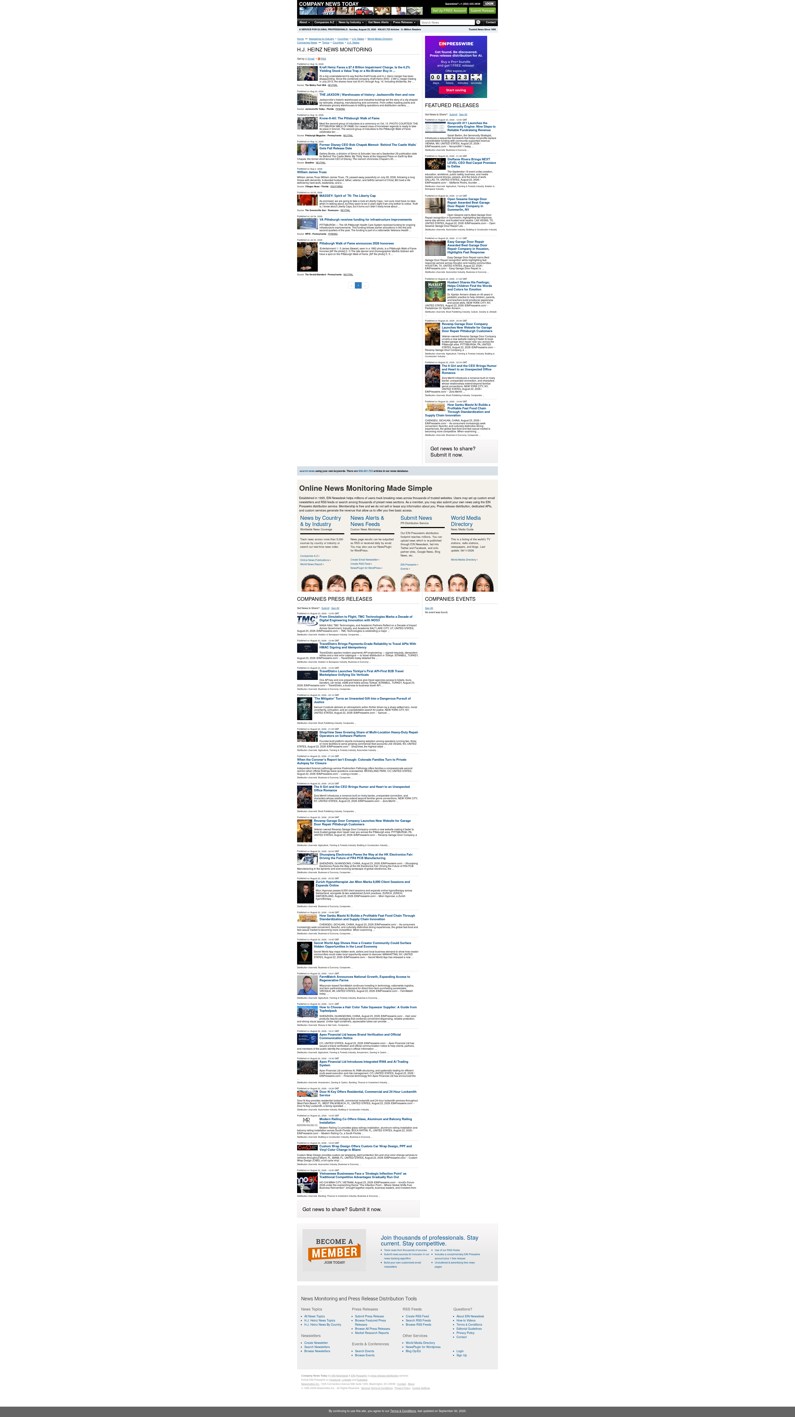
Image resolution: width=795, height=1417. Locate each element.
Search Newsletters (317, 1347)
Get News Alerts (378, 22)
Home (300, 38)
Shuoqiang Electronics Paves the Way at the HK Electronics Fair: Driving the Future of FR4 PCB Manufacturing (366, 856)
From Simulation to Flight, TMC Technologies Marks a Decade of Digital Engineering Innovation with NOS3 (365, 618)
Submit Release (482, 10)
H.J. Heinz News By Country (322, 1324)
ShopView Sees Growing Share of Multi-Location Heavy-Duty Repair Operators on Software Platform (368, 734)
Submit (453, 114)
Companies (476, 395)
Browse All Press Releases (372, 1328)
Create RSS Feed (360, 563)
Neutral (333, 85)
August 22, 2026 (446, 156)
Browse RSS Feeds (418, 1324)
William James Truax (312, 172)
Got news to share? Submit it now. (453, 451)
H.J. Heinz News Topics (319, 1320)
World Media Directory (380, 38)
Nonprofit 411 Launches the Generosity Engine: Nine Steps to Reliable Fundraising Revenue (471, 126)
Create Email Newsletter (364, 559)
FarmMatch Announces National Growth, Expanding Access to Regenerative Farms (364, 978)
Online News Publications (314, 560)
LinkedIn (347, 1379)
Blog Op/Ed (413, 1351)
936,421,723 (384, 29)
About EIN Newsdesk (470, 1316)
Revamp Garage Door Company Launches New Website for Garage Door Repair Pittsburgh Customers (467, 327)
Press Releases (403, 22)
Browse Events (365, 1355)
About (303, 22)
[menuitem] (324, 1320)
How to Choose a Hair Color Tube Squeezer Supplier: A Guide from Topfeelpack (368, 1009)
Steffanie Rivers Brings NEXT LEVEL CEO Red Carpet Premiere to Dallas (471, 162)
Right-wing (336, 186)
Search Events (364, 1351)
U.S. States (358, 38)
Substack (362, 1379)
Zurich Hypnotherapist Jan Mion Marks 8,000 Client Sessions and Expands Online (363, 883)
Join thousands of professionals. (423, 1237)
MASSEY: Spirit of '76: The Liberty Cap (347, 195)
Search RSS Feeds (418, 1320)
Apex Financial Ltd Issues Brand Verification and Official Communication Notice (360, 1036)
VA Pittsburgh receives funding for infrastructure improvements (365, 219)
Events (404, 568)
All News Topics (314, 1316)
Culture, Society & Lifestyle (484, 311)
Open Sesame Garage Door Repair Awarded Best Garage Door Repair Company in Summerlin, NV (468, 204)
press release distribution (384, 1375)
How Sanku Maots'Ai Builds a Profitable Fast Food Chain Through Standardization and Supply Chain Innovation (457, 409)
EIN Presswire (409, 564)
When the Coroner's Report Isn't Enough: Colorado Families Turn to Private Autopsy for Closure (351, 761)
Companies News (307, 42)
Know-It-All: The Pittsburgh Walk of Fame (349, 118)
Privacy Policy (466, 1333)
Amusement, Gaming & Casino (371, 1052)
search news (307, 471)
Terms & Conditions (469, 1324)
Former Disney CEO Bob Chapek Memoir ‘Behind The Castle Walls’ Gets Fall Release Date (368, 146)
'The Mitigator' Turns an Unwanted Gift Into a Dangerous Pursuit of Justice (362, 700)
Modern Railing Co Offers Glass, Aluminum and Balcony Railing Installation (365, 1121)
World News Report (311, 564)
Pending (340, 109)
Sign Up (462, 1355)
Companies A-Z (324, 22)
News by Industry (350, 22)
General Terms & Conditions (377, 1388)
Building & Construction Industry (481, 229)
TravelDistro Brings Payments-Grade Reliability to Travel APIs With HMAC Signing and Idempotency (367, 645)
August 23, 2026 (446, 119)
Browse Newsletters (317, 1351)
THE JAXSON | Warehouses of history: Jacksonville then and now (367, 94)
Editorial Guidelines (469, 1328)
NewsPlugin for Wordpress (423, 1347)
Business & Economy (456, 150)
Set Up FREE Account (449, 10)
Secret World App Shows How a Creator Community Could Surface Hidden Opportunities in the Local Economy (362, 945)
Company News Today (329, 3)
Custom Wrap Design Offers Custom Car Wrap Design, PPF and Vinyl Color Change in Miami (365, 1148)
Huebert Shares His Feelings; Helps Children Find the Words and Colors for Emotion (469, 285)
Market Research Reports (372, 1333)
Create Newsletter (316, 1343)
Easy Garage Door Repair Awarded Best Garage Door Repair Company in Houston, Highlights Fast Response (468, 246)
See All (463, 114)
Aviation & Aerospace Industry (332, 634)
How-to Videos (466, 1320)
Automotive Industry (455, 229)
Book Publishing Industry (458, 311)
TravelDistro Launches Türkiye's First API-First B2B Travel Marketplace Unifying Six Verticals (361, 673)
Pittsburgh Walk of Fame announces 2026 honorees (356, 243)
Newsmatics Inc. (310, 1384)
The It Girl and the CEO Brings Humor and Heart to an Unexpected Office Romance (469, 369)
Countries (342, 38)
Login (460, 1351)
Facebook (335, 1379)
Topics (325, 42)
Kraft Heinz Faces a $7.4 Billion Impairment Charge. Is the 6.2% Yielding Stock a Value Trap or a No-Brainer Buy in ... (364, 69)
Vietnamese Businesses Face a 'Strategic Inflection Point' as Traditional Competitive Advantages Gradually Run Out (362, 1175)
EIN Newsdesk (339, 1375)
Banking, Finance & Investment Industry (368, 1082)
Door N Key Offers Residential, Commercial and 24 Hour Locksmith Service (368, 1093)
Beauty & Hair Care (327, 1025)
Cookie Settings (421, 1388)
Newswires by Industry (321, 38)
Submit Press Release (369, 1316)
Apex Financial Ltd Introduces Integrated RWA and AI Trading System (363, 1063)
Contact (491, 22)
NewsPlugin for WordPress (366, 567)
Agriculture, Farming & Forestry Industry (465, 186)
